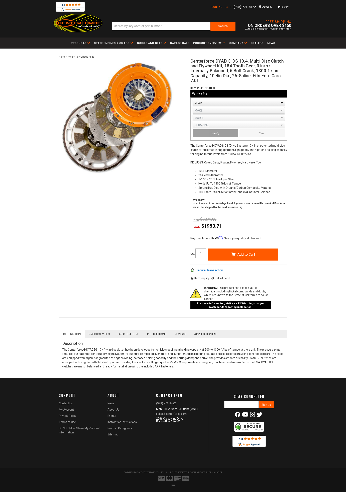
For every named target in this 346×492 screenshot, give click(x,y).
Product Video (99, 334)
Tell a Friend (222, 278)
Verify (215, 133)
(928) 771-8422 (166, 403)
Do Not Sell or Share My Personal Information (79, 430)
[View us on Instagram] (252, 415)
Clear (262, 133)
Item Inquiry (201, 278)
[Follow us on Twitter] (259, 415)
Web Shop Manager (211, 472)
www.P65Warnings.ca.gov (247, 303)
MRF (173, 485)
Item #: (194, 88)
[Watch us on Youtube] (245, 415)
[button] (173, 26)
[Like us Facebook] (237, 415)
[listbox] (239, 103)
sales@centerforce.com (171, 413)
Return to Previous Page (81, 56)
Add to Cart (246, 254)
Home (62, 56)
